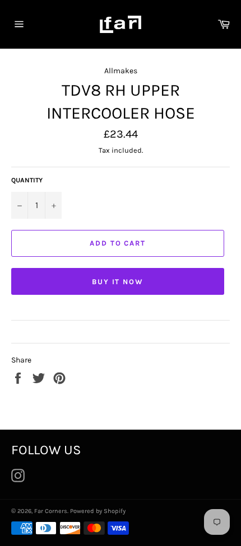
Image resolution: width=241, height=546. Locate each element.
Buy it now (118, 281)
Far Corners (50, 511)
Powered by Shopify (98, 511)
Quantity (27, 180)
